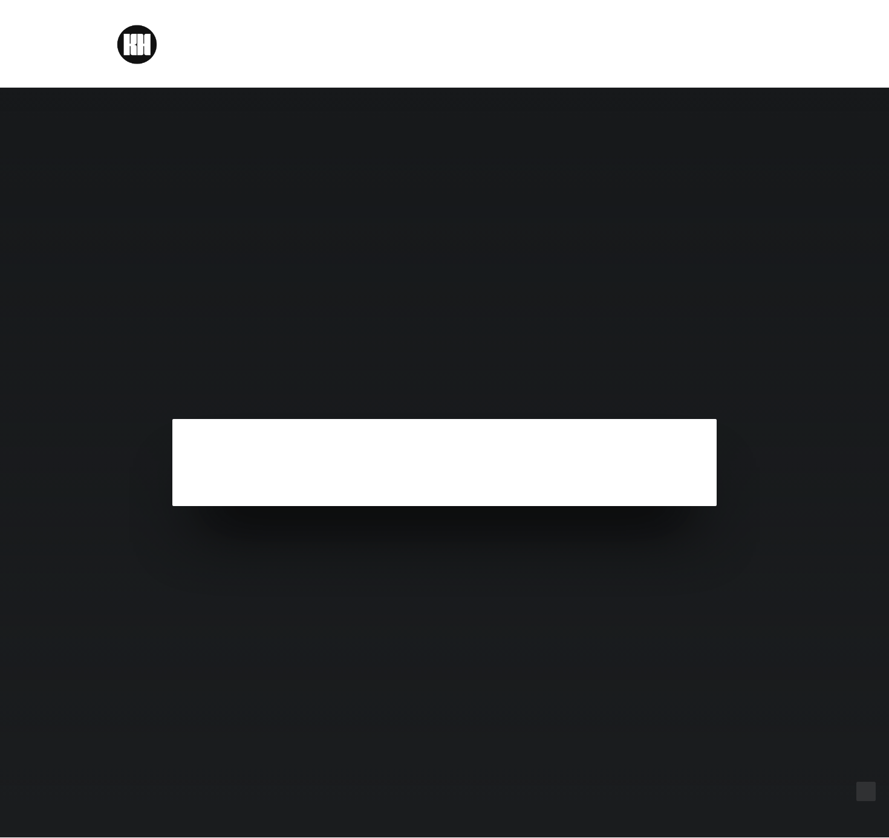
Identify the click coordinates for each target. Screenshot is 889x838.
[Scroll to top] (866, 791)
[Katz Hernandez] (136, 43)
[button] (780, 43)
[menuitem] (780, 43)
